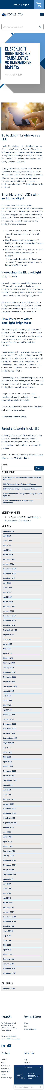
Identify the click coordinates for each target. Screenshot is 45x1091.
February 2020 (9, 851)
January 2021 (8, 804)
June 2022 (7, 752)
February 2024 (9, 663)
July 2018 (7, 935)
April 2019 (7, 898)
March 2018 (7, 954)
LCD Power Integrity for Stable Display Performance (18, 501)
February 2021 (8, 799)
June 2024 (7, 644)
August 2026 (8, 531)
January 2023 (8, 719)
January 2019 (8, 912)
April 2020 (7, 841)
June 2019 (7, 888)
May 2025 (7, 592)
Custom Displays (6, 1078)
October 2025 (9, 578)
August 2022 (8, 743)
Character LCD (5, 1069)
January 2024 (8, 667)
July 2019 (7, 884)
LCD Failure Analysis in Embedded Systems (19, 484)
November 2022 (9, 729)
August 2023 (8, 691)
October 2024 (9, 625)
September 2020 (10, 823)
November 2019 (9, 865)
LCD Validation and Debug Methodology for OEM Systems (22, 494)
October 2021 (8, 776)
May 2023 (7, 705)
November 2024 (9, 620)
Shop (25, 1059)
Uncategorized (9, 988)
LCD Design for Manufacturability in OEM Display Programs (22, 478)
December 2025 (9, 569)
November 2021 (9, 771)
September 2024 (10, 630)
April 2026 (7, 550)
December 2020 (9, 809)
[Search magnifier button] (40, 27)
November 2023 (9, 677)
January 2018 (8, 964)
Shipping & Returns (30, 1029)
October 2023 (9, 682)
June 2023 (7, 700)
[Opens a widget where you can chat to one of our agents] (28, 1077)
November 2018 (9, 921)
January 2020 (8, 856)
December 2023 (9, 672)
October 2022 (9, 733)
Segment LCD (5, 1072)
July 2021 (7, 790)
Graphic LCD (5, 1066)
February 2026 (9, 559)
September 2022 (10, 738)
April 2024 (7, 653)
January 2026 (8, 564)
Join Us (17, 4)
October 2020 (9, 818)
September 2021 (9, 780)
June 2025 (7, 587)
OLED (3, 1063)
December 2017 (9, 968)
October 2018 (8, 926)
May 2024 (7, 649)
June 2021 (7, 794)
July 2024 (7, 639)
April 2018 (7, 950)
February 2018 (8, 959)
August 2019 (8, 879)
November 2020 (9, 813)
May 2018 (7, 945)
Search (4, 464)
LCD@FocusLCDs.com (13, 1039)
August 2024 (8, 635)
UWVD (3, 1075)
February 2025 (9, 606)
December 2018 (9, 917)
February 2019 (8, 907)
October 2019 (8, 870)
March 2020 (8, 846)
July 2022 (7, 747)
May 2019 (7, 893)
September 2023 (10, 686)
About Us (27, 1063)
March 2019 (7, 903)
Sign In (26, 4)
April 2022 (7, 761)
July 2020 (7, 832)
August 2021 (8, 785)
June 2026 (7, 540)
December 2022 (9, 724)
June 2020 (7, 837)
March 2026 (8, 555)
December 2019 (9, 860)
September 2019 (9, 874)
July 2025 (7, 583)
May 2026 (7, 545)
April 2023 (7, 710)
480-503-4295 (11, 1036)
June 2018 (7, 940)
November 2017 (9, 973)
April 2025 (7, 597)
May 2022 (7, 757)
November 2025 (9, 573)
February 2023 (9, 714)
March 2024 (8, 658)
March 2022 (8, 766)
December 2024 (9, 616)
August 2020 (8, 827)
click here (21, 161)
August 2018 (8, 931)
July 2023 (7, 696)
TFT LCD (4, 1059)
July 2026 (7, 536)
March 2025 (8, 602)
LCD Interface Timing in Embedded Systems (20, 489)
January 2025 (8, 611)
